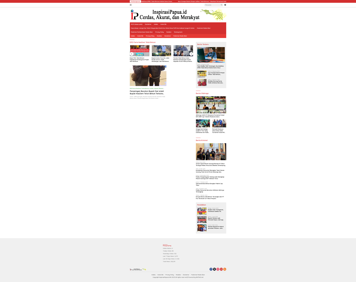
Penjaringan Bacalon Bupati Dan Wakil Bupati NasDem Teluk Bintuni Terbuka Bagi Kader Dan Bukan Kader (147, 93)
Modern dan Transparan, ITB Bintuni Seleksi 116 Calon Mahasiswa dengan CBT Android (216, 210)
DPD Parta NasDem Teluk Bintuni (139, 88)
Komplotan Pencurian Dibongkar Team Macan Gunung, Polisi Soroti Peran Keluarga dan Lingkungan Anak (210, 171)
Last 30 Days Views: (169, 259)
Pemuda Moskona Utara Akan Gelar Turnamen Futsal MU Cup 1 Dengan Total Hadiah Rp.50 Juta (218, 130)
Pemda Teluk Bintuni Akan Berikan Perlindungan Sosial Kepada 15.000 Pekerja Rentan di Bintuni (161, 59)
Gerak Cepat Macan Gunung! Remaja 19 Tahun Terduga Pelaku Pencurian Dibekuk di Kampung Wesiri (210, 164)
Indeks (156, 24)
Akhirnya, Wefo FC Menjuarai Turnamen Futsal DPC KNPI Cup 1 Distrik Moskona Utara (210, 116)
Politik (151, 88)
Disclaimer (148, 24)
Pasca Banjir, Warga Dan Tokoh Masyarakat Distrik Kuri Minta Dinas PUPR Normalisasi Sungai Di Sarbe (162, 28)
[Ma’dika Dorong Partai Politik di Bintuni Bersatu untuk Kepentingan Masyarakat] (202, 82)
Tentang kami (178, 32)
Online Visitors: (167, 248)
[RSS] (224, 269)
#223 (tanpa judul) (136, 24)
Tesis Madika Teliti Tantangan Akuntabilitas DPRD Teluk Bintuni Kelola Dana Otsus (210, 67)
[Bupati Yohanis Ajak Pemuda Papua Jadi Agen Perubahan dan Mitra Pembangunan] (202, 219)
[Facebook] (211, 269)
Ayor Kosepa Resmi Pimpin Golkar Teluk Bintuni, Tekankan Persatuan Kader (185, 1)
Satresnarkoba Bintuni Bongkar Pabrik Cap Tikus (209, 184)
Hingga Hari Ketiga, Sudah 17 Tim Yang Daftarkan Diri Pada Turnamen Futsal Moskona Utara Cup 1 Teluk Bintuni (202, 130)
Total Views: (166, 261)
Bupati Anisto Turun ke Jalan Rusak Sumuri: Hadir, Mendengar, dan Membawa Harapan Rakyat (138, 59)
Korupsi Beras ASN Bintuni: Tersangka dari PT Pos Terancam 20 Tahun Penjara (210, 197)
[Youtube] (221, 269)
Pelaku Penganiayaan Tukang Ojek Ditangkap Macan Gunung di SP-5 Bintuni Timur (210, 177)
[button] (221, 4)
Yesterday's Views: (168, 253)
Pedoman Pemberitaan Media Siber (142, 32)
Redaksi (168, 32)
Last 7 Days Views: (168, 256)
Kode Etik (163, 24)
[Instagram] (217, 269)
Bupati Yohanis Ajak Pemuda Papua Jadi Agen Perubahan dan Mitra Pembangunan (216, 219)
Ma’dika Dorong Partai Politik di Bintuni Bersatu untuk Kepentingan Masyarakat (215, 82)
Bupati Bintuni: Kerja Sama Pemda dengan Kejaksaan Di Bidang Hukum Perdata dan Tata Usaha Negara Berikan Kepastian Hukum (182, 59)
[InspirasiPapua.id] (178, 14)
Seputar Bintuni (158, 88)
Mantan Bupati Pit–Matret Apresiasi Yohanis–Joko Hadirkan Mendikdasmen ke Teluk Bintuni (216, 227)
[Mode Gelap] (225, 4)
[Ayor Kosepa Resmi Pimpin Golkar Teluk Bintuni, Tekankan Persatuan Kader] (202, 74)
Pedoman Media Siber (204, 28)
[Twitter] (214, 269)
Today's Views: (167, 251)
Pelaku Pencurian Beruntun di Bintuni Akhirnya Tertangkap (210, 191)
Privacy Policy (159, 32)
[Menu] (131, 4)
